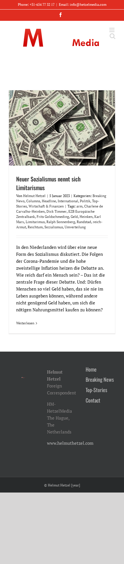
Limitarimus (35, 222)
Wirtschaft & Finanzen (46, 206)
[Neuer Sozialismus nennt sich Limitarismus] (62, 128)
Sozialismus (53, 227)
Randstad (84, 222)
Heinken (86, 216)
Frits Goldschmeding (53, 216)
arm (79, 206)
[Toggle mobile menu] (112, 30)
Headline (49, 201)
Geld (74, 216)
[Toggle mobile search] (112, 36)
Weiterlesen (25, 323)
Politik (85, 201)
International (68, 201)
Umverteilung (75, 227)
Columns (33, 201)
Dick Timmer (56, 211)
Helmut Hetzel (34, 196)
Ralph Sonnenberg (60, 222)
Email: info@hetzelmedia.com (82, 4)
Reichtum (35, 227)
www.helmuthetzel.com (70, 443)
